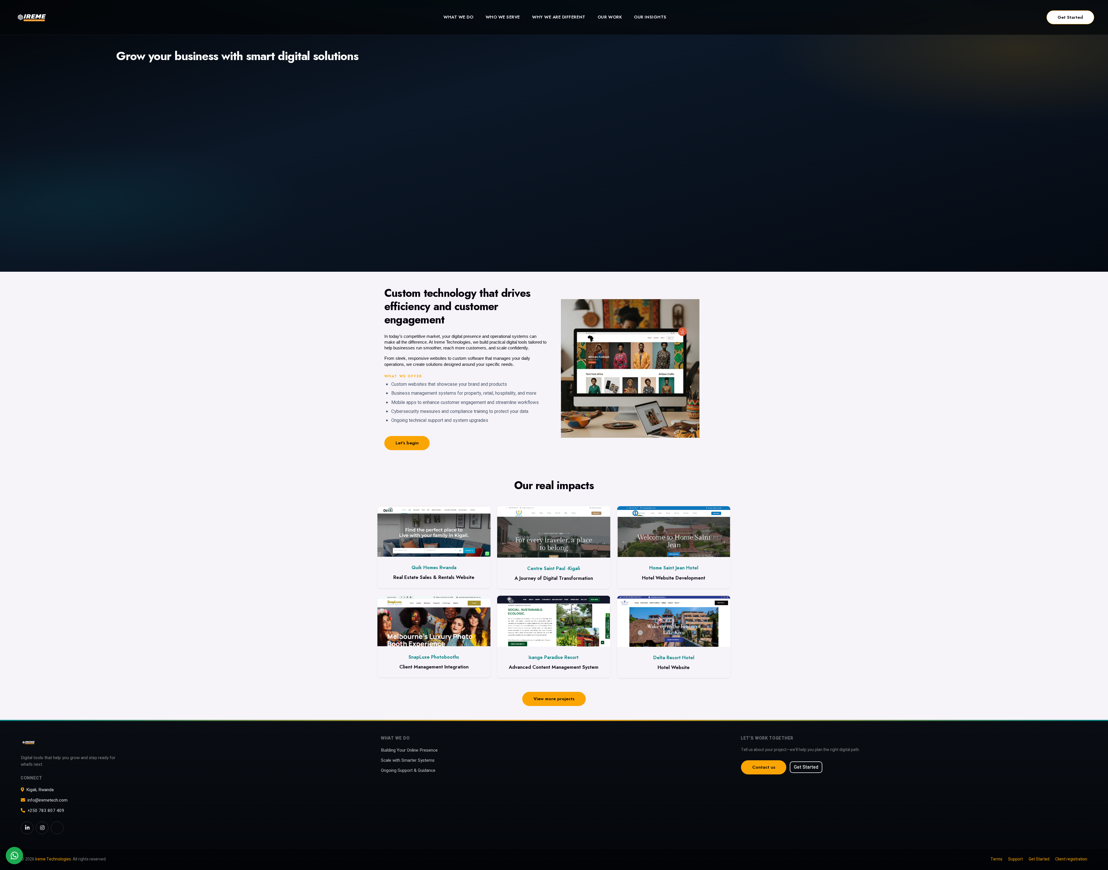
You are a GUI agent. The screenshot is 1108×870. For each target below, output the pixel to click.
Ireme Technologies (53, 859)
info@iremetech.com (47, 800)
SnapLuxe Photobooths (434, 657)
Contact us (763, 767)
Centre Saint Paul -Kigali (553, 568)
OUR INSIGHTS (650, 17)
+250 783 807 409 (45, 810)
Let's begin (407, 443)
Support (1015, 859)
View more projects (554, 699)
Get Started (1070, 17)
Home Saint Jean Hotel (673, 568)
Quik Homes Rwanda (433, 567)
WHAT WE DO (458, 17)
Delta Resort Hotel (673, 657)
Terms (996, 859)
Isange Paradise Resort (554, 657)
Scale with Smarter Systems (408, 760)
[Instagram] (42, 827)
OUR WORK (610, 17)
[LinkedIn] (27, 827)
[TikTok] (57, 827)
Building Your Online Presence (409, 750)
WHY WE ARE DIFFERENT (558, 17)
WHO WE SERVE (503, 17)
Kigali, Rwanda (40, 790)
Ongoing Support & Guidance (408, 770)
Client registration (1071, 859)
